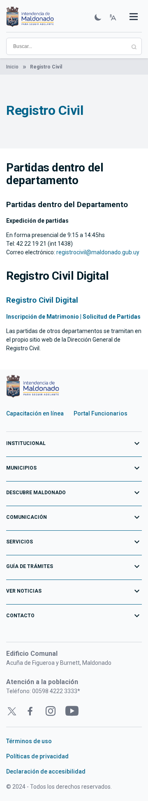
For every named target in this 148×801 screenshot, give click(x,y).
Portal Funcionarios (100, 413)
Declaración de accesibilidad (46, 771)
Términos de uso (29, 741)
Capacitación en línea (35, 413)
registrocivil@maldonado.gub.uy (97, 252)
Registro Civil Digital (42, 300)
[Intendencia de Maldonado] (30, 18)
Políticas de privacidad (37, 756)
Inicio (12, 67)
